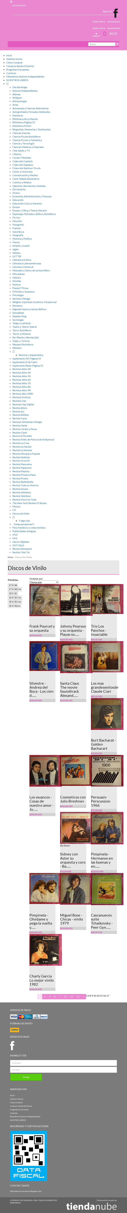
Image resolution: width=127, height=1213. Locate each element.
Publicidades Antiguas (24, 531)
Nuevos (16, 284)
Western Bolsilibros (23, 344)
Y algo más (24, 520)
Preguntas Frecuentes (17, 69)
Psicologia (18, 295)
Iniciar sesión (113, 22)
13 (78, 996)
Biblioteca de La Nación (25, 118)
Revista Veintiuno (21, 495)
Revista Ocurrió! (21, 460)
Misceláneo (18, 273)
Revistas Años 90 (21, 390)
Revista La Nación (21, 446)
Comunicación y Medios (25, 175)
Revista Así (18, 411)
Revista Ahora (19, 407)
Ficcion (16, 217)
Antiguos (17, 97)
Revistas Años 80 (21, 386)
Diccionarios (19, 189)
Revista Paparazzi (21, 467)
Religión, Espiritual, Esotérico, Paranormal (34, 302)
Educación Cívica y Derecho (27, 203)
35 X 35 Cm (15, 601)
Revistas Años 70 (21, 383)
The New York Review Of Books (29, 503)
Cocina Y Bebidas (21, 157)
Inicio (9, 55)
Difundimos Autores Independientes (25, 76)
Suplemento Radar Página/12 (27, 365)
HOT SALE (18, 545)
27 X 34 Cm (15, 589)
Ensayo (16, 206)
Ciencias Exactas (21, 132)
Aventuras (17, 115)
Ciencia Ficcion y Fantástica (27, 140)
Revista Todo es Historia (25, 485)
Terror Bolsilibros (21, 330)
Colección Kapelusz (22, 164)
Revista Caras (19, 418)
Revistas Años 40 (21, 372)
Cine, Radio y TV (21, 150)
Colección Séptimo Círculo (26, 168)
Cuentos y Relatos (21, 182)
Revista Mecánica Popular (26, 453)
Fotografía (18, 224)
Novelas (16, 280)
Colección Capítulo (22, 161)
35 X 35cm (14, 605)
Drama (16, 192)
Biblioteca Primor (21, 125)
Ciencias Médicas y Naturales (28, 146)
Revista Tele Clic (21, 552)
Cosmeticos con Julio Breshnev (73, 799)
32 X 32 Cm (15, 597)
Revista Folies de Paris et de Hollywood (33, 439)
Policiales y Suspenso (23, 291)
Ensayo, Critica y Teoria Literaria (29, 210)
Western (17, 347)
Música (16, 506)
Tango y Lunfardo (21, 323)
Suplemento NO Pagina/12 (26, 358)
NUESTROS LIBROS (17, 80)
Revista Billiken (20, 414)
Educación (17, 199)
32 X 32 (13, 593)
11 (65, 996)
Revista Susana (20, 488)
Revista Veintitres (21, 492)
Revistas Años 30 (21, 368)
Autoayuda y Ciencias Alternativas (30, 108)
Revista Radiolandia (22, 481)
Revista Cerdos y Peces (24, 428)
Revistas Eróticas (21, 397)
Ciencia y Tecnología (23, 143)
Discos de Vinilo (20, 513)
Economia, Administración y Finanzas (32, 196)
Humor (16, 242)
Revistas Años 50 (21, 376)
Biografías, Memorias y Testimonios (31, 129)
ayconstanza (19, 5)
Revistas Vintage (21, 298)
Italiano (16, 252)
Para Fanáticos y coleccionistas (29, 527)
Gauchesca (18, 231)
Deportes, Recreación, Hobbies (29, 185)
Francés (16, 228)
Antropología (19, 101)
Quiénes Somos (14, 58)
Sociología (18, 319)
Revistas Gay (19, 400)
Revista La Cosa (20, 443)
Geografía (17, 235)
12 (71, 996)
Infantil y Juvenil (20, 245)
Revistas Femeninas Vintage (27, 421)
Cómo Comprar (14, 62)
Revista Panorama (22, 464)
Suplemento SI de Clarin (24, 362)
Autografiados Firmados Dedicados (31, 111)
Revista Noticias (21, 457)
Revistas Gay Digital (23, 404)
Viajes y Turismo (21, 340)
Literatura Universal (22, 266)
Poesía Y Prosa (20, 287)
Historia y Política (22, 238)
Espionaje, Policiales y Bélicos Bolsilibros (34, 213)
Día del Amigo (19, 87)
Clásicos (16, 154)
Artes (15, 104)
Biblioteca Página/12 (23, 122)
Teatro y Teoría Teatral (24, 326)
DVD (15, 534)
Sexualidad (18, 312)
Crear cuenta (98, 22)
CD (14, 509)
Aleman (16, 94)
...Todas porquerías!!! (23, 524)
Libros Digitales (20, 541)
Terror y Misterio (21, 333)
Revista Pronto (20, 478)
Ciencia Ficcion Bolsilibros (26, 136)
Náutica (16, 277)
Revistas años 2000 (22, 393)
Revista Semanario (22, 548)
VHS (14, 538)
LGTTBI (16, 256)
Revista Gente (19, 425)
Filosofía (17, 221)
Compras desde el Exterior (20, 65)
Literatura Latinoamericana (26, 263)
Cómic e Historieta (22, 171)
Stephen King (19, 316)
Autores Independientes (25, 90)
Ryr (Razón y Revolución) (25, 337)
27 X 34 (13, 585)
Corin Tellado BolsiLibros (25, 178)
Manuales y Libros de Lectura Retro (31, 270)
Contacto (11, 73)
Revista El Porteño (22, 435)
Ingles (15, 249)
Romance (17, 305)
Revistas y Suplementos (31, 354)
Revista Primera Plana (24, 474)
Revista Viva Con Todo (24, 499)
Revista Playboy (21, 471)
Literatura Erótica (21, 259)
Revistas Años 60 (21, 379)
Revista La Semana (22, 450)
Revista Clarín (19, 432)
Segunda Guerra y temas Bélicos (29, 309)
